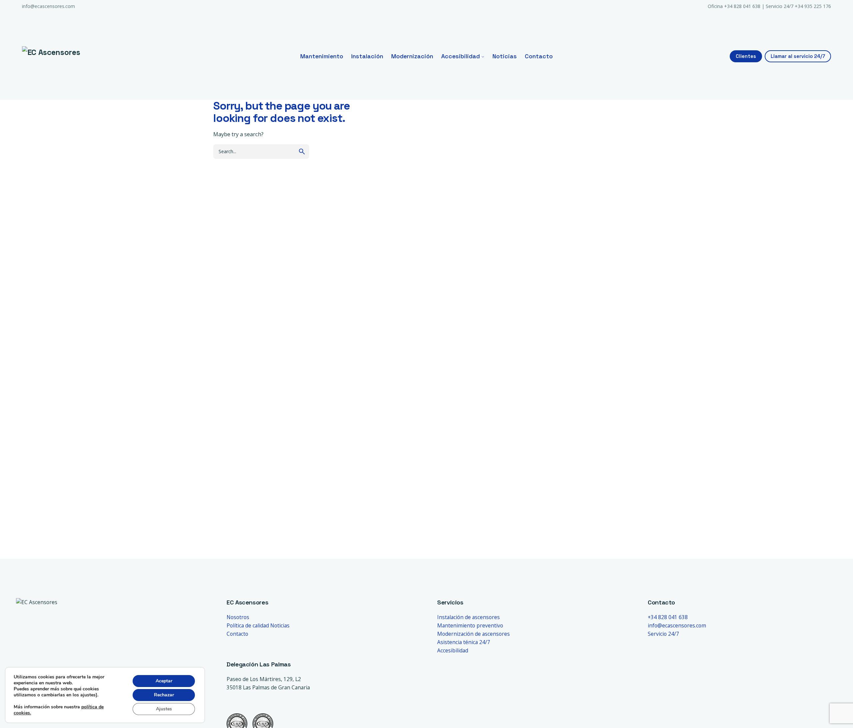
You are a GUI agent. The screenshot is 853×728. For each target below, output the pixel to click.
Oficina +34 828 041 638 (734, 6)
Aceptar (164, 681)
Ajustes (164, 709)
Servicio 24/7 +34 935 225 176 (798, 6)
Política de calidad (248, 625)
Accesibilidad (452, 650)
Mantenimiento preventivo (470, 625)
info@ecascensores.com (48, 6)
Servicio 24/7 (663, 633)
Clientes (746, 56)
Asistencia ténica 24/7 (463, 642)
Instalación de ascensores (468, 617)
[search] (302, 151)
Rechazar (164, 695)
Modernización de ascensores (473, 633)
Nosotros (238, 617)
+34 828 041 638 (668, 617)
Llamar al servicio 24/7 (798, 56)
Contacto (237, 633)
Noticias (280, 625)
